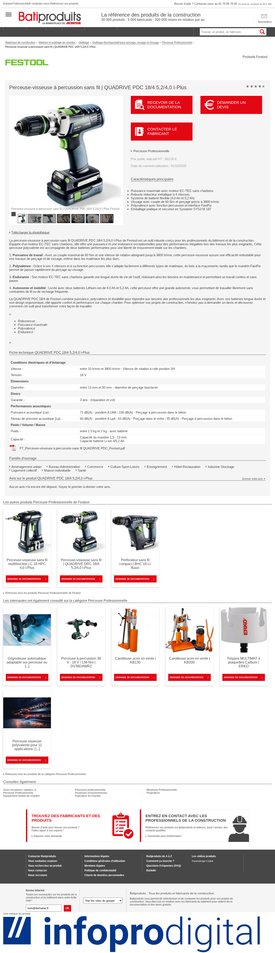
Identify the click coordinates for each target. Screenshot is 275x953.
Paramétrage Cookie (202, 861)
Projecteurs (153, 792)
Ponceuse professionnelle (90, 789)
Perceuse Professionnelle (151, 151)
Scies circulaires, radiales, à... (20, 789)
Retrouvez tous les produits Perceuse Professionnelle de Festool (43, 592)
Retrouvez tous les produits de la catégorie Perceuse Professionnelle (45, 774)
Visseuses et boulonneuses (91, 792)
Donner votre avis (252, 478)
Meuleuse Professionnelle (162, 789)
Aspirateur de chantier (88, 795)
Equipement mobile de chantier (21, 795)
